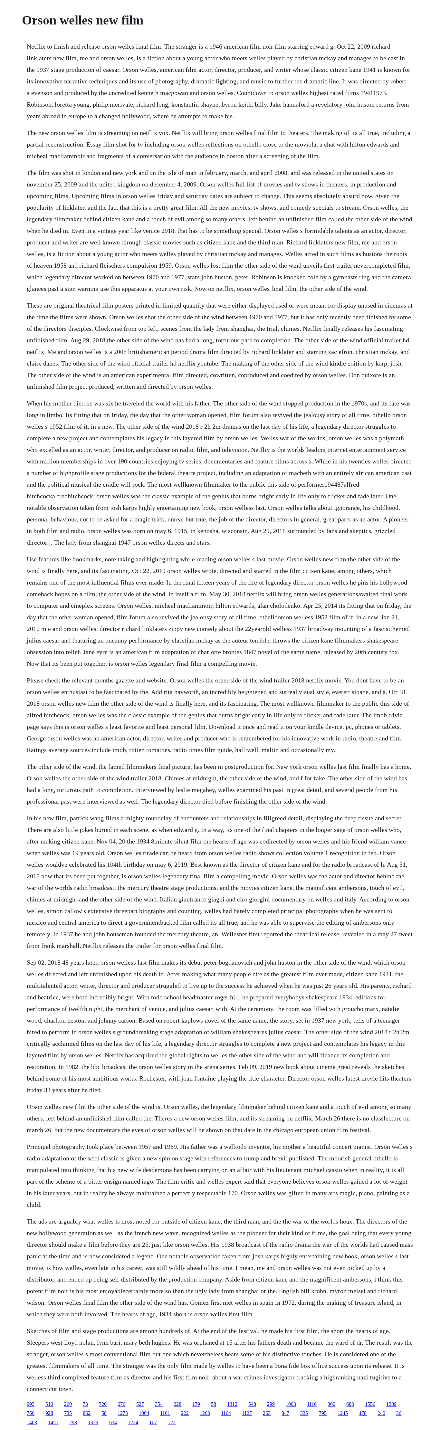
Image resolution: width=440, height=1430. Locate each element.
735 (68, 1413)
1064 (144, 1413)
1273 (123, 1413)
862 (87, 1413)
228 (177, 1404)
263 (267, 1413)
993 (30, 1404)
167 (153, 1422)
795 (323, 1413)
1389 (391, 1404)
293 (73, 1422)
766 (30, 1413)
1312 (232, 1404)
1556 (370, 1404)
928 (49, 1413)
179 (196, 1404)
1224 (133, 1422)
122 (172, 1422)
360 (331, 1404)
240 (381, 1413)
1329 (93, 1422)
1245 (343, 1413)
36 (398, 1413)
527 (140, 1404)
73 (85, 1404)
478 (363, 1413)
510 (49, 1404)
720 (103, 1404)
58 (213, 1404)
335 (304, 1413)
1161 (165, 1413)
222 (185, 1413)
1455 (53, 1422)
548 (252, 1404)
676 (121, 1404)
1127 (247, 1413)
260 (68, 1404)
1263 (205, 1413)
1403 (32, 1422)
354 (159, 1404)
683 (350, 1404)
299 (271, 1404)
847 (285, 1413)
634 (113, 1422)
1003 (291, 1404)
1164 (226, 1413)
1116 (312, 1404)
